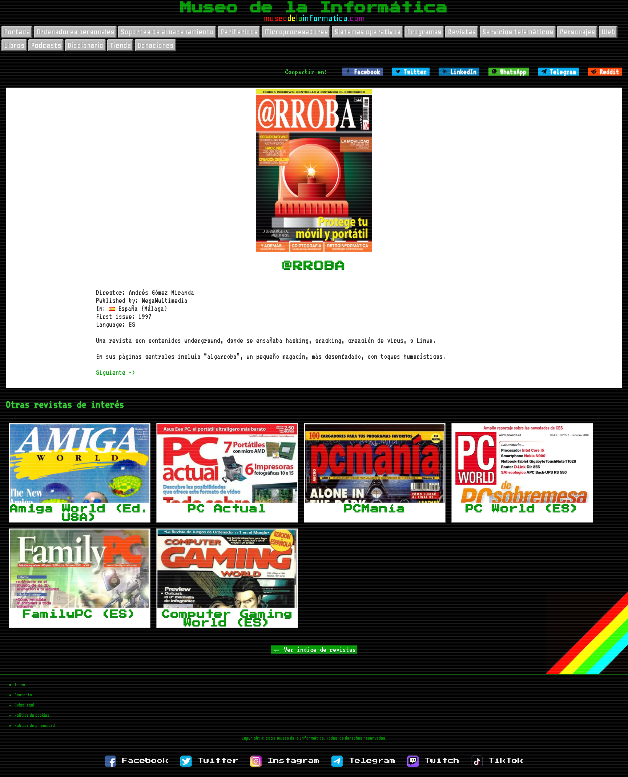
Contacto (23, 694)
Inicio (20, 684)
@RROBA (314, 266)
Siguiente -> (115, 372)
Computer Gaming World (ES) (227, 618)
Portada (17, 32)
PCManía (374, 508)
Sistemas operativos (367, 32)
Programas (424, 32)
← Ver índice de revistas (314, 649)
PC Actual (227, 508)
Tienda (120, 45)
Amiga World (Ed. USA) (79, 513)
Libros (14, 45)
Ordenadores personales (75, 32)
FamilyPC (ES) (79, 613)
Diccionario (85, 45)
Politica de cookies (32, 715)
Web (608, 32)
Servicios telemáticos (517, 32)
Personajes (577, 32)
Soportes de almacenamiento (167, 32)
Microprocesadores (296, 32)
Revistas (462, 32)
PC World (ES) (522, 508)
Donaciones (155, 45)
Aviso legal (24, 705)
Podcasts (46, 45)
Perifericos (239, 32)
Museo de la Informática (314, 7)
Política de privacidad (35, 725)
